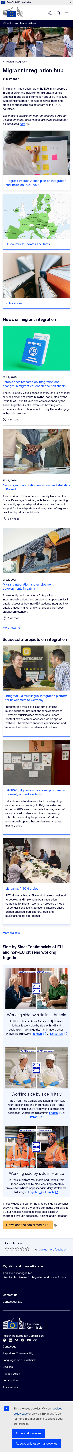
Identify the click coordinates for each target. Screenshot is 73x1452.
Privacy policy (11, 1373)
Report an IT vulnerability (18, 1353)
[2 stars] (9, 1249)
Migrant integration (16, 61)
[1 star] (7, 1249)
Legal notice (10, 1380)
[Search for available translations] (27, 124)
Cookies (8, 1367)
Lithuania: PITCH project (22, 888)
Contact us (9, 1346)
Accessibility (10, 1387)
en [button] (50, 13)
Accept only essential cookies (36, 1443)
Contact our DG (12, 1301)
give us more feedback (52, 1249)
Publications (13, 303)
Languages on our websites (19, 1360)
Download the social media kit (27, 1225)
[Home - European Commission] (13, 12)
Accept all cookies (28, 1433)
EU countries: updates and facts (27, 244)
